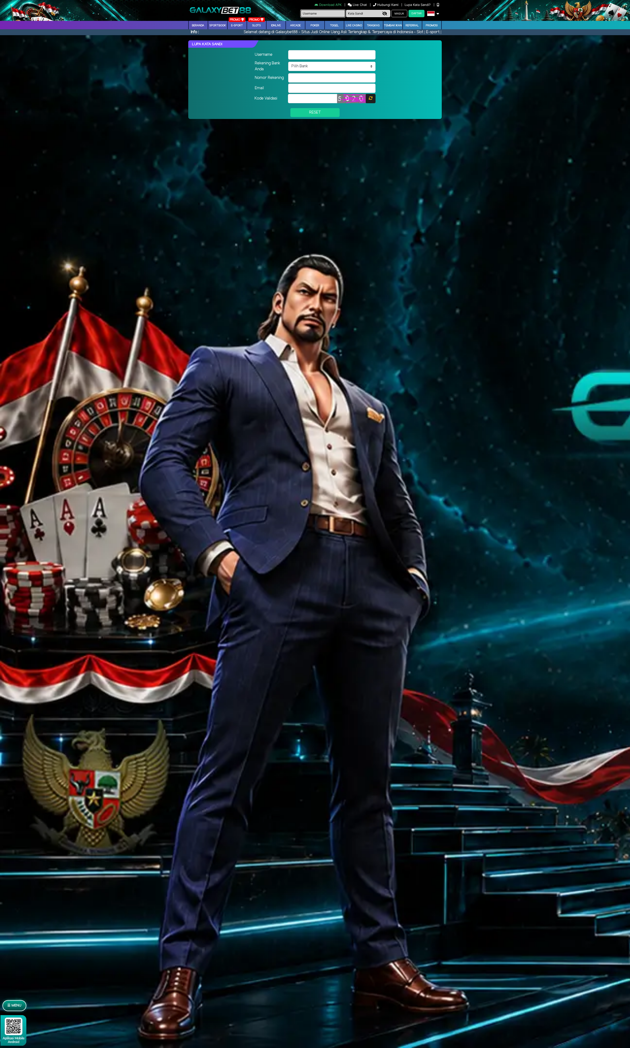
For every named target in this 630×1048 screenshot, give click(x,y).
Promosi (432, 25)
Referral (412, 25)
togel (334, 25)
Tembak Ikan (393, 25)
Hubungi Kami (387, 5)
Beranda (198, 25)
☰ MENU (14, 1006)
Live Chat (359, 5)
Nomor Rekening (269, 77)
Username (263, 54)
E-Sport (237, 25)
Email (259, 88)
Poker (315, 25)
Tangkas (373, 25)
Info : (195, 32)
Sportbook (217, 25)
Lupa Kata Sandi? (418, 5)
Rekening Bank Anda (267, 66)
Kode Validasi (265, 98)
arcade (295, 25)
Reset (315, 112)
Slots (256, 25)
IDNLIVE (276, 25)
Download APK (330, 5)
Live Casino (354, 25)
